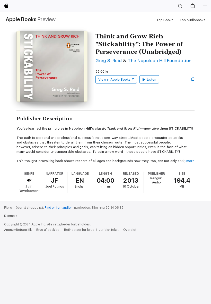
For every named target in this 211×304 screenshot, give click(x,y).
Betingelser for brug (79, 230)
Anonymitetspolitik (18, 230)
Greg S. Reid (108, 60)
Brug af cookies (47, 230)
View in (114, 79)
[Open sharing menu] (193, 79)
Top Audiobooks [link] (192, 20)
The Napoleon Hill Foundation (160, 60)
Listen (151, 79)
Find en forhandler (58, 207)
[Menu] (205, 6)
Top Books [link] (164, 20)
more (190, 161)
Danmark (10, 216)
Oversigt (129, 230)
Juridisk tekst (108, 230)
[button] (180, 6)
